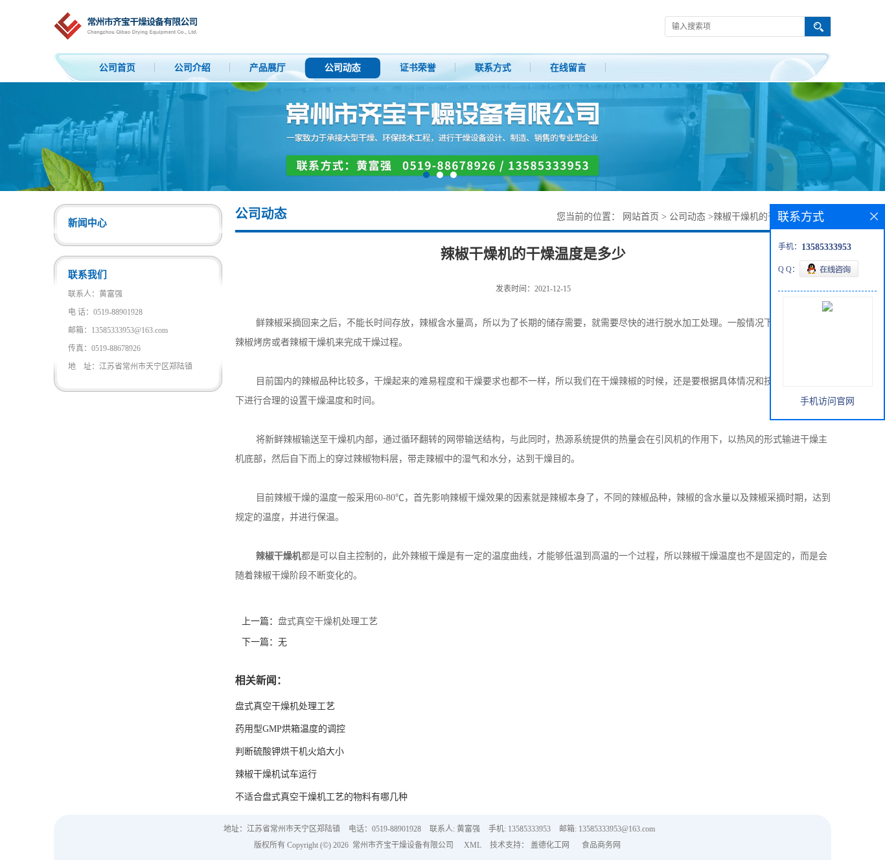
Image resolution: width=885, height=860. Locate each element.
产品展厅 (267, 68)
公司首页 (117, 68)
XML (472, 845)
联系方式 (493, 68)
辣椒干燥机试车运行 (276, 774)
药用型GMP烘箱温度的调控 (290, 729)
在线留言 (568, 68)
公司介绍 (192, 68)
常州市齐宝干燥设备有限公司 (403, 845)
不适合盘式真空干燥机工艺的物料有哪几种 (321, 797)
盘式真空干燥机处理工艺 (328, 621)
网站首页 (641, 216)
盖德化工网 (550, 845)
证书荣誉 (418, 68)
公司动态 (343, 68)
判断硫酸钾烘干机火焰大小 (289, 751)
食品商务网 (601, 845)
